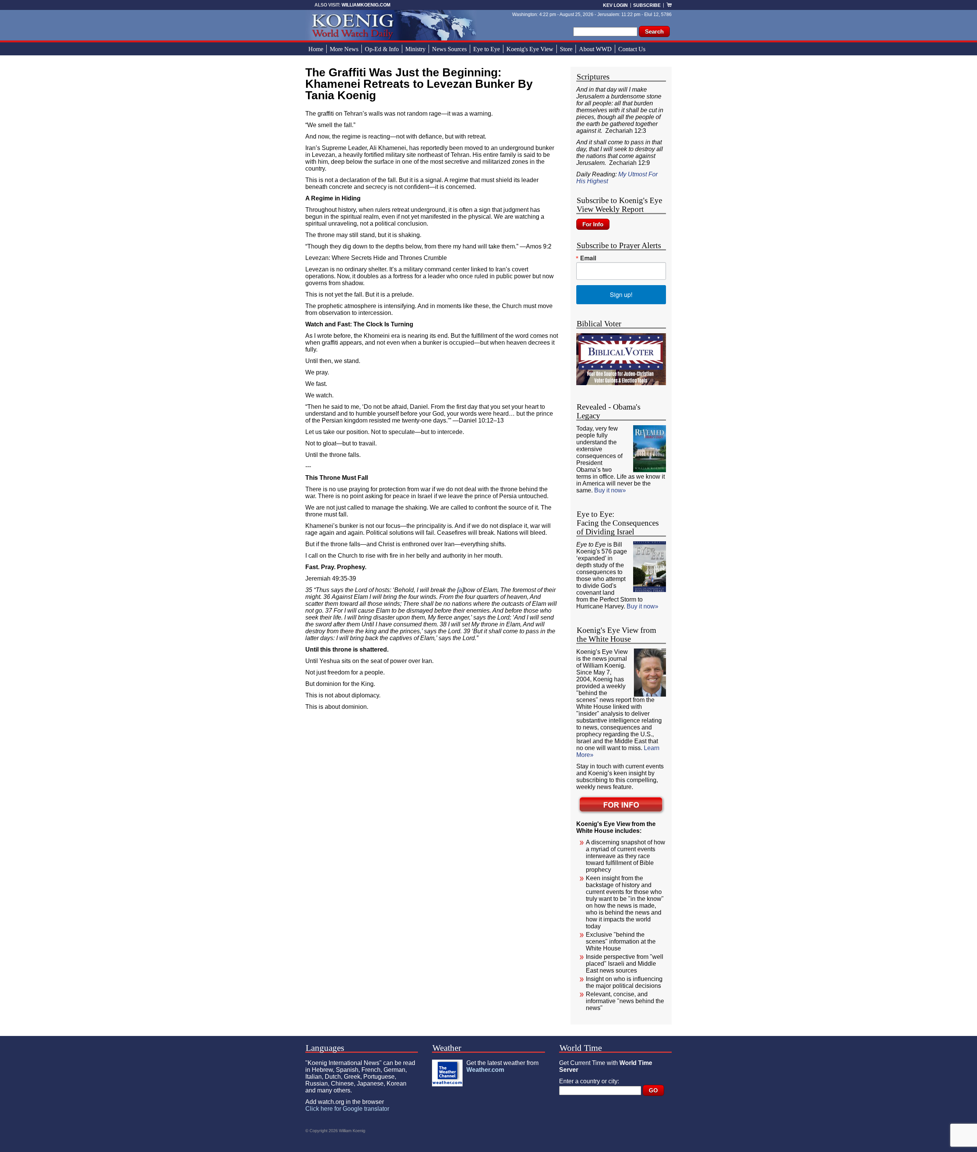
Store (566, 49)
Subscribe (647, 5)
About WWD (595, 49)
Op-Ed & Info (382, 49)
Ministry (415, 49)
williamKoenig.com (366, 5)
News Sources (449, 49)
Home (315, 49)
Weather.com (485, 1069)
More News (344, 49)
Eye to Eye (486, 49)
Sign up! (621, 294)
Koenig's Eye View (529, 49)
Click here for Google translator (347, 1108)
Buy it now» (610, 490)
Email (588, 258)
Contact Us (631, 49)
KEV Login (615, 5)
